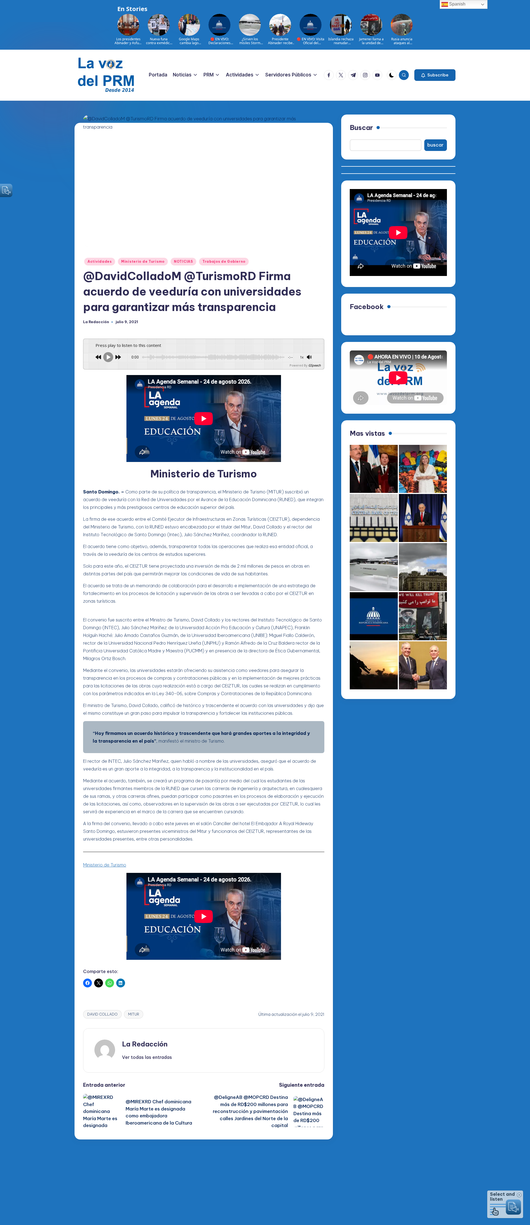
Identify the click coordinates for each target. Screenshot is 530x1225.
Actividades (100, 261)
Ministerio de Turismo (143, 261)
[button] (434, 75)
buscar (435, 145)
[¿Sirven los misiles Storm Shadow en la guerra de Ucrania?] (374, 567)
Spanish (456, 4)
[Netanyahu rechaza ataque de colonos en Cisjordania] (423, 518)
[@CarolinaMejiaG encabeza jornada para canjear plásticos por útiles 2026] (423, 469)
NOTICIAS (183, 261)
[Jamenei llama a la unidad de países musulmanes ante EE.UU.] (423, 616)
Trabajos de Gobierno (223, 261)
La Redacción (145, 1044)
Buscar (361, 127)
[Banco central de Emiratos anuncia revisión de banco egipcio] (374, 518)
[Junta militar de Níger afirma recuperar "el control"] (374, 665)
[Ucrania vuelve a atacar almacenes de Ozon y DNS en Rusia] (423, 567)
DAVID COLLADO (102, 1014)
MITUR (133, 1014)
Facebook (367, 306)
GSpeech (314, 365)
